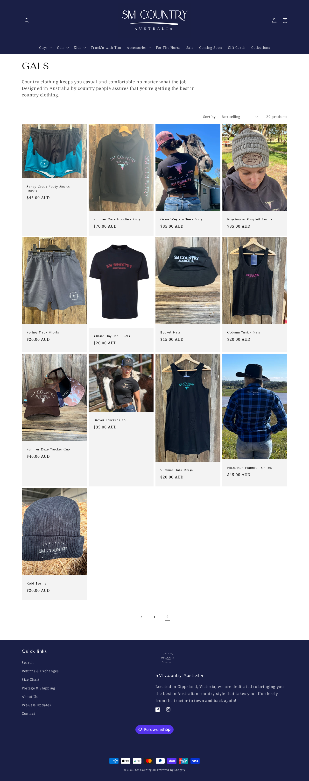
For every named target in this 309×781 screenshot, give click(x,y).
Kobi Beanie (37, 584)
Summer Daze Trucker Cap (48, 449)
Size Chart (31, 679)
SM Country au (145, 770)
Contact (28, 713)
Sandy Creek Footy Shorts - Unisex (49, 189)
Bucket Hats (170, 332)
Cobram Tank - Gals (243, 332)
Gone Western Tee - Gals (181, 219)
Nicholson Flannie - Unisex (249, 468)
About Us (30, 696)
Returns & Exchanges (40, 671)
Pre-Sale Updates (36, 705)
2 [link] (167, 617)
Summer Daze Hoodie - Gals (116, 219)
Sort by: (210, 116)
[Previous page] (141, 617)
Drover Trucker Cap (109, 420)
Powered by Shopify (171, 770)
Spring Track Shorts (43, 332)
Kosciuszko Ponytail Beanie (250, 219)
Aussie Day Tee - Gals (111, 336)
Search (28, 662)
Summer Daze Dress (176, 470)
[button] (27, 20)
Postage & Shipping (38, 688)
